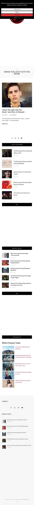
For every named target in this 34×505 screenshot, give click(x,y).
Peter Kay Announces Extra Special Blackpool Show (17, 426)
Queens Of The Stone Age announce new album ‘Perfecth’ (19, 445)
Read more (5, 123)
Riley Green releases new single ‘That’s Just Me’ (17, 419)
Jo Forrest (13, 114)
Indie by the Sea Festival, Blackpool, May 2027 (16, 432)
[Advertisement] (17, 45)
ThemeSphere (25, 499)
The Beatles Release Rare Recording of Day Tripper (17, 439)
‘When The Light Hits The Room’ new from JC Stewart (13, 111)
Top (17, 502)
